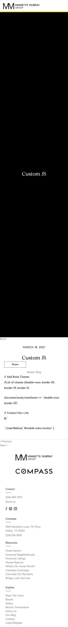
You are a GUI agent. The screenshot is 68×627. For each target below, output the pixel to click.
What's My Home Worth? (20, 566)
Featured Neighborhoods (20, 554)
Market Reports (15, 562)
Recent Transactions (17, 607)
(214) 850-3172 (14, 497)
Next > (3, 445)
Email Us (11, 501)
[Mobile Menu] (61, 6)
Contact (10, 619)
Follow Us (11, 611)
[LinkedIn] (15, 508)
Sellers (9, 603)
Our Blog (11, 615)
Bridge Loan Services (18, 578)
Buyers (9, 599)
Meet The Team (15, 595)
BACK (3, 339)
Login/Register (14, 623)
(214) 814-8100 (14, 535)
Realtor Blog (34, 372)
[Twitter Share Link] (15, 374)
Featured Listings (15, 558)
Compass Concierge (17, 570)
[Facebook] (6, 508)
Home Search (13, 550)
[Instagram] (10, 508)
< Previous (6, 441)
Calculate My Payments (19, 574)
